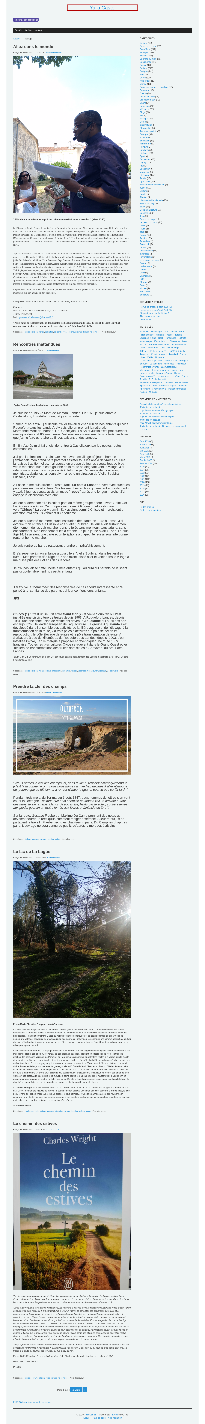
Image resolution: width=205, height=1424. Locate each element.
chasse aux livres (178, 341)
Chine (142, 347)
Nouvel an (160, 357)
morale (143, 288)
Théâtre (143, 197)
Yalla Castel (102, 7)
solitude (144, 363)
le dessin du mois (149, 222)
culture (82, 1111)
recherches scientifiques (152, 184)
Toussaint (144, 331)
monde (41, 332)
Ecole (142, 285)
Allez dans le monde (33, 46)
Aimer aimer (146, 319)
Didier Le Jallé (159, 379)
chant (143, 103)
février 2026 (146, 460)
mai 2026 (144, 451)
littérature (50, 839)
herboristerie (146, 266)
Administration (115, 1418)
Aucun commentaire (54, 53)
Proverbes (145, 241)
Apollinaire (145, 388)
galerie (28, 30)
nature (57, 839)
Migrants (153, 392)
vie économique (147, 99)
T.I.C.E (143, 344)
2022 (142, 476)
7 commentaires (52, 350)
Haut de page (99, 1418)
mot (181, 370)
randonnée (170, 338)
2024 (142, 469)
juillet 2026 (145, 444)
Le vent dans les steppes (162, 363)
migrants (160, 334)
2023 (142, 473)
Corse (143, 121)
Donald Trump (177, 331)
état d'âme (145, 49)
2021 (142, 479)
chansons (145, 275)
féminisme (145, 143)
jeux (142, 232)
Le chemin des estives (35, 1123)
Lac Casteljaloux (169, 367)
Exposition (145, 169)
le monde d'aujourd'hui (151, 360)
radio (142, 228)
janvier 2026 (146, 463)
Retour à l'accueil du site (26, 19)
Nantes (143, 392)
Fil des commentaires (150, 510)
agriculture (145, 181)
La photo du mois (32, 1111)
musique (144, 118)
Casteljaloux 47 (177, 351)
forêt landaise (147, 334)
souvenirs (145, 106)
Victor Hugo (173, 347)
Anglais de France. (178, 354)
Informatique (146, 341)
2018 (142, 488)
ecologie (144, 134)
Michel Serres (181, 382)
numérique (145, 80)
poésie (143, 65)
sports (143, 194)
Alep (163, 347)
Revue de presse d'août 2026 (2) (156, 307)
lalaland (168, 382)
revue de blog (147, 203)
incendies (144, 253)
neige (174, 370)
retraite (182, 338)
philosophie (56, 671)
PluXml (114, 1414)
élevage (144, 282)
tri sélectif (145, 379)
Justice (143, 187)
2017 (142, 491)
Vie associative (45, 671)
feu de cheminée (160, 370)
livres (48, 1378)
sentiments (145, 62)
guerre (143, 93)
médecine (144, 109)
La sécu (175, 376)
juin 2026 (144, 447)
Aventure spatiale (148, 131)
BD (141, 115)
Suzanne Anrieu (164, 373)
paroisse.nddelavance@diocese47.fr (36, 317)
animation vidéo (178, 344)
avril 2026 (144, 454)
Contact (38, 30)
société (28, 332)
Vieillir (150, 357)
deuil (142, 272)
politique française (177, 388)
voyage (66, 332)
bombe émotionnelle (159, 344)
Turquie (178, 334)
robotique (181, 363)
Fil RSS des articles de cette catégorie (32, 1402)
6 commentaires (53, 858)
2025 (142, 466)
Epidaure (182, 385)
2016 (142, 494)
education (49, 332)
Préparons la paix (167, 385)
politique (144, 52)
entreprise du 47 (158, 351)
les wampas (163, 376)
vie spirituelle (95, 332)
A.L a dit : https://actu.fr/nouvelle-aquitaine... (161, 404)
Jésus (170, 334)
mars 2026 (145, 457)
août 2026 (145, 441)
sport (142, 156)
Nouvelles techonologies (176, 360)
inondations (145, 291)
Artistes (143, 238)
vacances (82, 671)
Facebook (144, 244)
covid (142, 225)
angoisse (144, 354)
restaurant (145, 90)
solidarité (58, 332)
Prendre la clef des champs (40, 686)
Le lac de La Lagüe (31, 851)
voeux (143, 269)
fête (142, 279)
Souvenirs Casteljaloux (151, 382)
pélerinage (156, 331)
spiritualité (145, 385)
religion (35, 332)
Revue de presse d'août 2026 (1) (156, 310)
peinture (144, 146)
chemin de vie (159, 388)
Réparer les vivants (149, 367)
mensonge (145, 370)
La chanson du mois (150, 260)
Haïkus (177, 373)
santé (142, 206)
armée (143, 178)
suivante (76, 1390)
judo (142, 216)
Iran (166, 331)
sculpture (144, 294)
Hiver (142, 357)
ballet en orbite (147, 373)
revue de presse (148, 46)
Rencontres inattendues (36, 344)
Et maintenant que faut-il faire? (154, 313)
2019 (142, 485)
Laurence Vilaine (148, 338)
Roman (143, 263)
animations (145, 159)
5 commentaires (53, 1130)
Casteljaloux (160, 341)
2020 (142, 482)
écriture (28, 839)
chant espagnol (158, 354)
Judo (154, 385)
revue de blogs (147, 219)
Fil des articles (147, 507)
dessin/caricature (148, 209)
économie (145, 213)
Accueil (18, 30)
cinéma (143, 43)
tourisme (35, 839)
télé (142, 74)
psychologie (146, 257)
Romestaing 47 (147, 376)
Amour (143, 247)
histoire (143, 153)
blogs (142, 112)
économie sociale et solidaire (154, 87)
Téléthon (144, 351)
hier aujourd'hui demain (79, 332)
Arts (142, 165)
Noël (160, 338)
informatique (146, 125)
